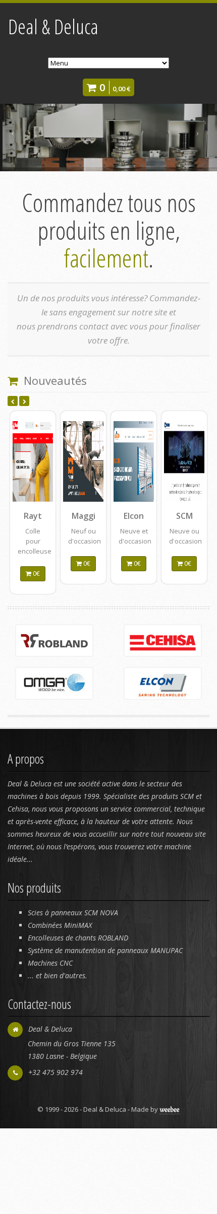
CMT (134, 515)
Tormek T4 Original (84, 524)
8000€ (38, 623)
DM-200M (31, 520)
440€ (87, 631)
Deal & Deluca (53, 26)
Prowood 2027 (189, 520)
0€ (136, 563)
